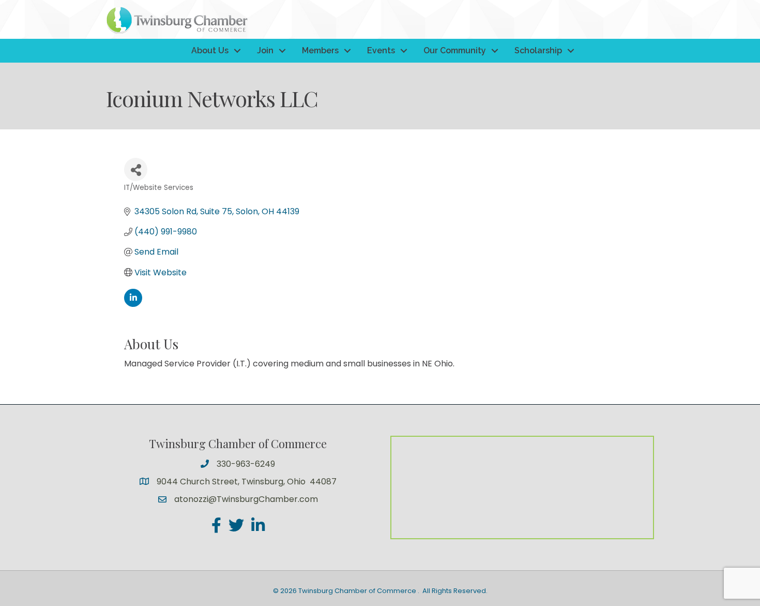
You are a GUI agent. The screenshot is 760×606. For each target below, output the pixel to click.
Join (265, 50)
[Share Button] (135, 169)
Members (320, 50)
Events (381, 50)
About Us (210, 50)
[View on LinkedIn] (133, 304)
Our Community (454, 50)
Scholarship (538, 50)
